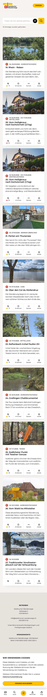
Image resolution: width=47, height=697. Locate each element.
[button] (23, 693)
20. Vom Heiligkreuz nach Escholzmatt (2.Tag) (18, 123)
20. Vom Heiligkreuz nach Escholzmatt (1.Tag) (18, 180)
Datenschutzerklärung (12, 677)
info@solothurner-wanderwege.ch (23, 618)
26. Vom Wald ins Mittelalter (20, 508)
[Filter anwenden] (41, 21)
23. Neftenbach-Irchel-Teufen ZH (22, 344)
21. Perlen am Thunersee (18, 236)
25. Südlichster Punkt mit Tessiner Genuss (16, 453)
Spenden (38, 5)
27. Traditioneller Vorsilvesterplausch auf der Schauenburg (21, 563)
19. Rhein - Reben (14, 67)
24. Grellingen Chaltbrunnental (21, 398)
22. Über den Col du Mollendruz (21, 290)
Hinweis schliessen (23, 683)
